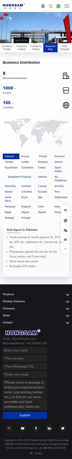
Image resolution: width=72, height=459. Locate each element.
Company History (36, 47)
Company (9, 308)
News (6, 315)
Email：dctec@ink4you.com (19, 338)
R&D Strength (64, 47)
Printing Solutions (14, 301)
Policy (38, 453)
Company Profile (7, 47)
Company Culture (21, 47)
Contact (8, 322)
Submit (25, 415)
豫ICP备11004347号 (54, 448)
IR (31, 453)
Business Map (50, 47)
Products (8, 294)
